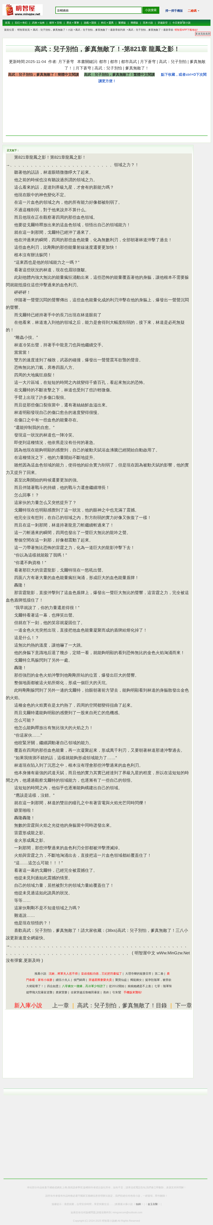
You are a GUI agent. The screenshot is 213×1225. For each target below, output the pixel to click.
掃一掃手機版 (174, 10)
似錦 (138, 1204)
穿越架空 (163, 22)
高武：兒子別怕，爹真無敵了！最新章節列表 (100, 29)
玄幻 (17, 22)
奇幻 (24, 22)
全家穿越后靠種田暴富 (85, 992)
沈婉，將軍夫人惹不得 (63, 973)
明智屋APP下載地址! (186, 29)
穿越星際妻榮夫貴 (100, 979)
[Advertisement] (174, 110)
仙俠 (42, 22)
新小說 (187, 22)
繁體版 (122, 22)
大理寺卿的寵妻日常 (138, 973)
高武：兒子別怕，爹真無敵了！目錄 (122, 1005)
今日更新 (177, 22)
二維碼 (192, 10)
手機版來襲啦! (133, 992)
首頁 (7, 22)
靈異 (111, 22)
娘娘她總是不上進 (139, 986)
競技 (93, 22)
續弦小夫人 (63, 979)
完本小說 (148, 22)
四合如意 (53, 986)
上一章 (60, 1005)
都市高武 (129, 61)
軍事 (76, 22)
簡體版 (134, 22)
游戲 (86, 22)
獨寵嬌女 (136, 979)
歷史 (69, 22)
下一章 (183, 1005)
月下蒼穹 (65, 61)
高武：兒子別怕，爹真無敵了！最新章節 (150, 29)
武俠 (34, 22)
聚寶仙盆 (121, 979)
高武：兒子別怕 (173, 61)
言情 (59, 22)
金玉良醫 (153, 1204)
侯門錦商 (79, 979)
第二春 (159, 973)
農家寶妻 (61, 992)
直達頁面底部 (202, 33)
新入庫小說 (28, 1005)
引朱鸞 (116, 992)
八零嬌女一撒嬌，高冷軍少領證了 (84, 986)
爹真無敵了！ (137, 68)
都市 (51, 22)
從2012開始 (116, 986)
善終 (106, 992)
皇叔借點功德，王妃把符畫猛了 (101, 973)
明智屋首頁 (23, 29)
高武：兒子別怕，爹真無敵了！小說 (52, 29)
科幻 (103, 22)
